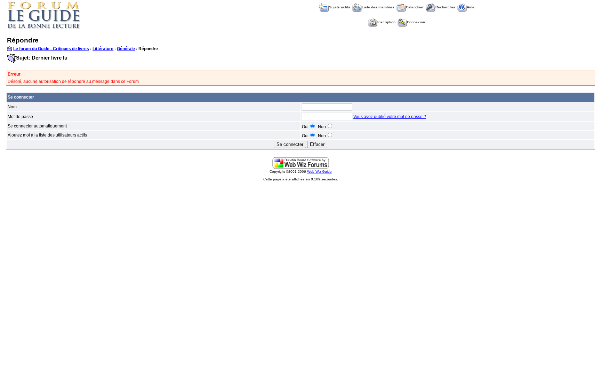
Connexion (416, 22)
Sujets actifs (339, 7)
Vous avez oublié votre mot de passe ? (389, 116)
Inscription (386, 22)
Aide (470, 7)
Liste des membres (378, 7)
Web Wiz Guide (319, 171)
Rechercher (445, 7)
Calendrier (415, 7)
